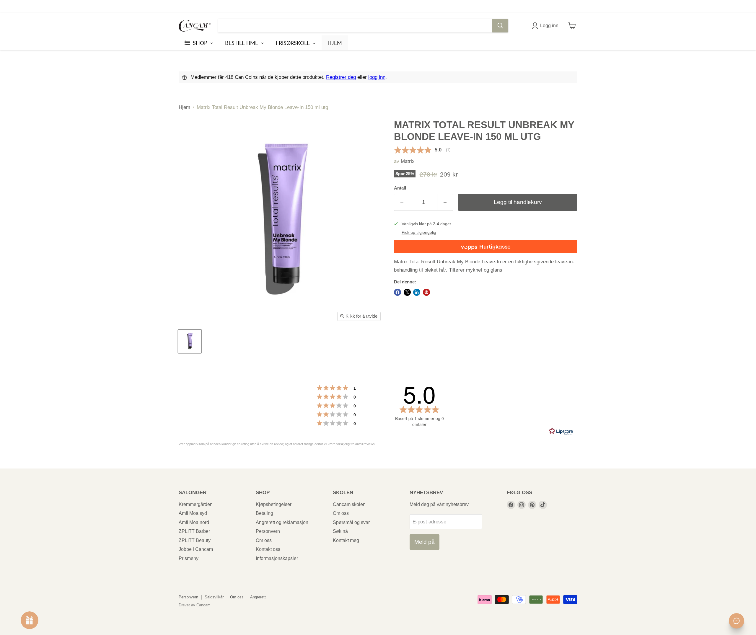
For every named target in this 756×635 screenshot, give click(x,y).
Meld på (424, 542)
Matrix (408, 161)
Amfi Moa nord (194, 522)
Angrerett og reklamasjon (282, 522)
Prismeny (188, 558)
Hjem (184, 107)
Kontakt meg (346, 540)
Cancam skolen (349, 504)
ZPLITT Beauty (195, 540)
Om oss (264, 540)
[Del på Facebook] (397, 292)
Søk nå (340, 531)
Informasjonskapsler (277, 558)
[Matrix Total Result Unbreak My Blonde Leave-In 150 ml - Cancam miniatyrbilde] (189, 341)
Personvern (268, 531)
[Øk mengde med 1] (445, 202)
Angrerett (258, 597)
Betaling (264, 513)
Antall (400, 188)
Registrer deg (341, 77)
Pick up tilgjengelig (419, 232)
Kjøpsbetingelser (273, 504)
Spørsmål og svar (351, 522)
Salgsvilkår (214, 597)
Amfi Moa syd (193, 513)
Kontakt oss (268, 549)
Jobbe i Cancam (196, 549)
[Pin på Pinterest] (426, 292)
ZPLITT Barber (194, 531)
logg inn (376, 77)
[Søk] (500, 25)
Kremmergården (196, 504)
